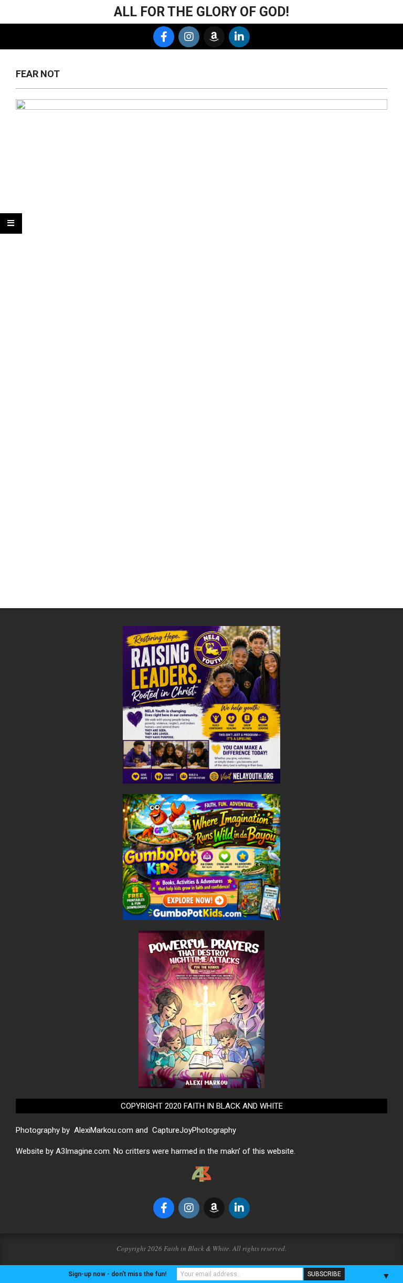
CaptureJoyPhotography (194, 1130)
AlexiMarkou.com (103, 1130)
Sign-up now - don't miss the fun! (117, 1274)
